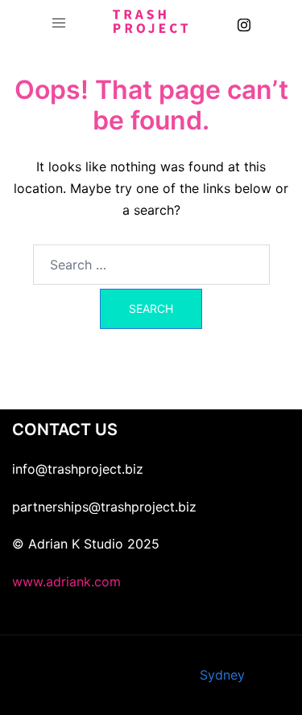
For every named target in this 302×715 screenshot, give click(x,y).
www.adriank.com (66, 581)
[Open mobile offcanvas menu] (58, 23)
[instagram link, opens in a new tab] (244, 22)
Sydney (222, 675)
